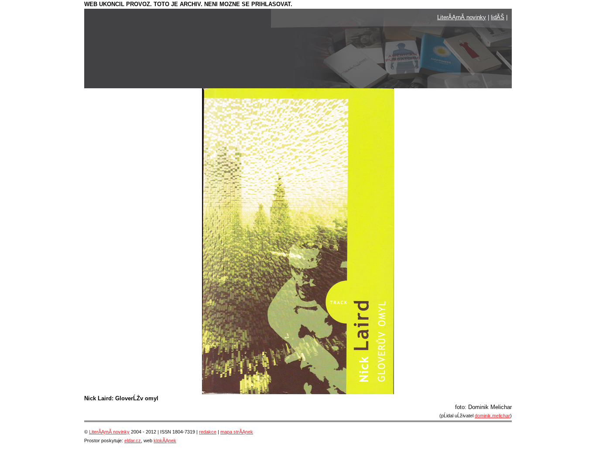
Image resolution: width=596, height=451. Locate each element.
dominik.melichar (492, 415)
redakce (207, 431)
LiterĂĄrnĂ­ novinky (461, 17)
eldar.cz (132, 440)
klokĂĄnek (165, 440)
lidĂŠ (497, 17)
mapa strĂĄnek (236, 431)
